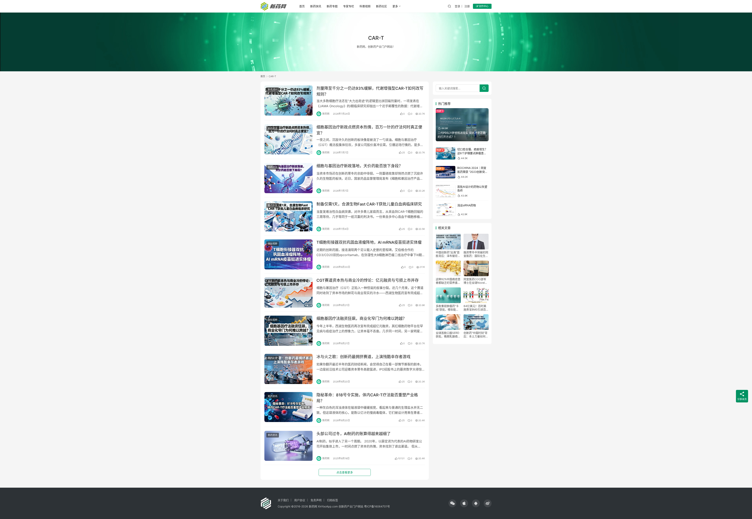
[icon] (452, 503)
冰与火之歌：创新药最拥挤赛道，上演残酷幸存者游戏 (363, 356)
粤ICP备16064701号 (377, 506)
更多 (395, 6)
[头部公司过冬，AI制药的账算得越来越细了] (288, 446)
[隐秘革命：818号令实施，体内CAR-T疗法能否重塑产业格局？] (288, 407)
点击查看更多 (344, 472)
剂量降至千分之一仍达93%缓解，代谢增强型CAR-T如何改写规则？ (369, 91)
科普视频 (365, 6)
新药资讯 (272, 89)
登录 (457, 6)
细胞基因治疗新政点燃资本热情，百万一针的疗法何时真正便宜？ (369, 130)
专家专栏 (348, 6)
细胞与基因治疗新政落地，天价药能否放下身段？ (359, 166)
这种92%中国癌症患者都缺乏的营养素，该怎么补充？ (448, 280)
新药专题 (332, 6)
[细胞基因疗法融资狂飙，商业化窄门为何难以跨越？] (288, 331)
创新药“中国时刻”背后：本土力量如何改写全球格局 (476, 334)
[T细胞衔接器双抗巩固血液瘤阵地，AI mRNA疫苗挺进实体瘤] (288, 254)
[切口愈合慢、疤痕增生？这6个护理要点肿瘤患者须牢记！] (445, 153)
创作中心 (483, 6)
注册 (467, 6)
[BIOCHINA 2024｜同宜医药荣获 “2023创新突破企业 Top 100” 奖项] (445, 172)
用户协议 (299, 500)
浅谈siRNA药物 (466, 205)
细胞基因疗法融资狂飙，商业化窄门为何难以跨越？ (361, 318)
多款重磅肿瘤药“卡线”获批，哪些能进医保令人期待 (447, 307)
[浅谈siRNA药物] (445, 209)
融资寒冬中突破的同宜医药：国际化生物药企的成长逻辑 (476, 254)
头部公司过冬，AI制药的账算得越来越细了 (353, 433)
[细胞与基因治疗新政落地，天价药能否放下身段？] (288, 178)
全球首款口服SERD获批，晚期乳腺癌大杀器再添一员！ (448, 334)
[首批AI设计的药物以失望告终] (445, 191)
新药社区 (381, 6)
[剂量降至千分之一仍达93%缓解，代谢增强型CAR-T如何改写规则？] (288, 100)
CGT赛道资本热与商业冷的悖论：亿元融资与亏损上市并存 (367, 280)
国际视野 (272, 243)
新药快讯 (315, 6)
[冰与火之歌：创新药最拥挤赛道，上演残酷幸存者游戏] (288, 369)
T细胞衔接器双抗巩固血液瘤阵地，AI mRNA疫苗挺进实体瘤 (369, 242)
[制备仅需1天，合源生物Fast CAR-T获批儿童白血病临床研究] (288, 216)
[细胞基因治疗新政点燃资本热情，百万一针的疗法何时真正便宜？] (288, 139)
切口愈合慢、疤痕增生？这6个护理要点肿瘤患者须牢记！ (472, 153)
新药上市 (272, 281)
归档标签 (332, 500)
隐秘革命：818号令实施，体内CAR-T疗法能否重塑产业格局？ (367, 398)
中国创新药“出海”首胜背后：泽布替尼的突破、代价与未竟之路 (448, 254)
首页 (302, 6)
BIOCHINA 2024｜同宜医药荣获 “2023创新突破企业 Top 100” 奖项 (472, 171)
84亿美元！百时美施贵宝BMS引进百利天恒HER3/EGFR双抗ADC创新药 (476, 307)
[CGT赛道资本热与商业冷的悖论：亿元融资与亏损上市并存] (288, 292)
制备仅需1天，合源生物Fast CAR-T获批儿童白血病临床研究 (369, 204)
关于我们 (283, 500)
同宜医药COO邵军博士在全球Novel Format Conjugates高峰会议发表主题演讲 (476, 280)
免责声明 (316, 500)
